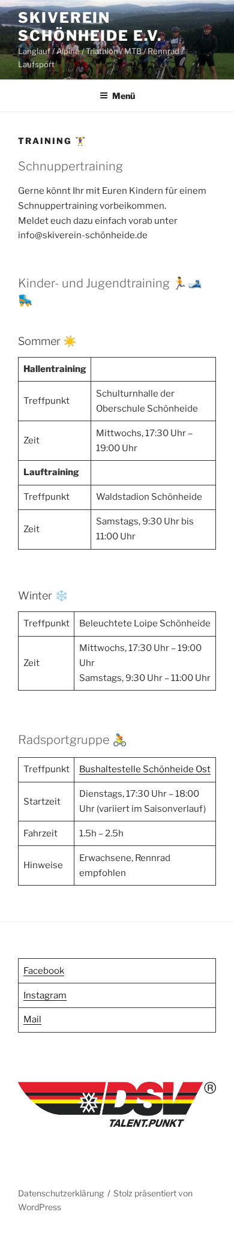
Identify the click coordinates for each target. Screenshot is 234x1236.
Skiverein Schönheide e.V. (90, 26)
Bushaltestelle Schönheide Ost (145, 769)
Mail (32, 1019)
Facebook (43, 970)
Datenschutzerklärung (61, 1193)
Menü (123, 96)
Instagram (45, 995)
